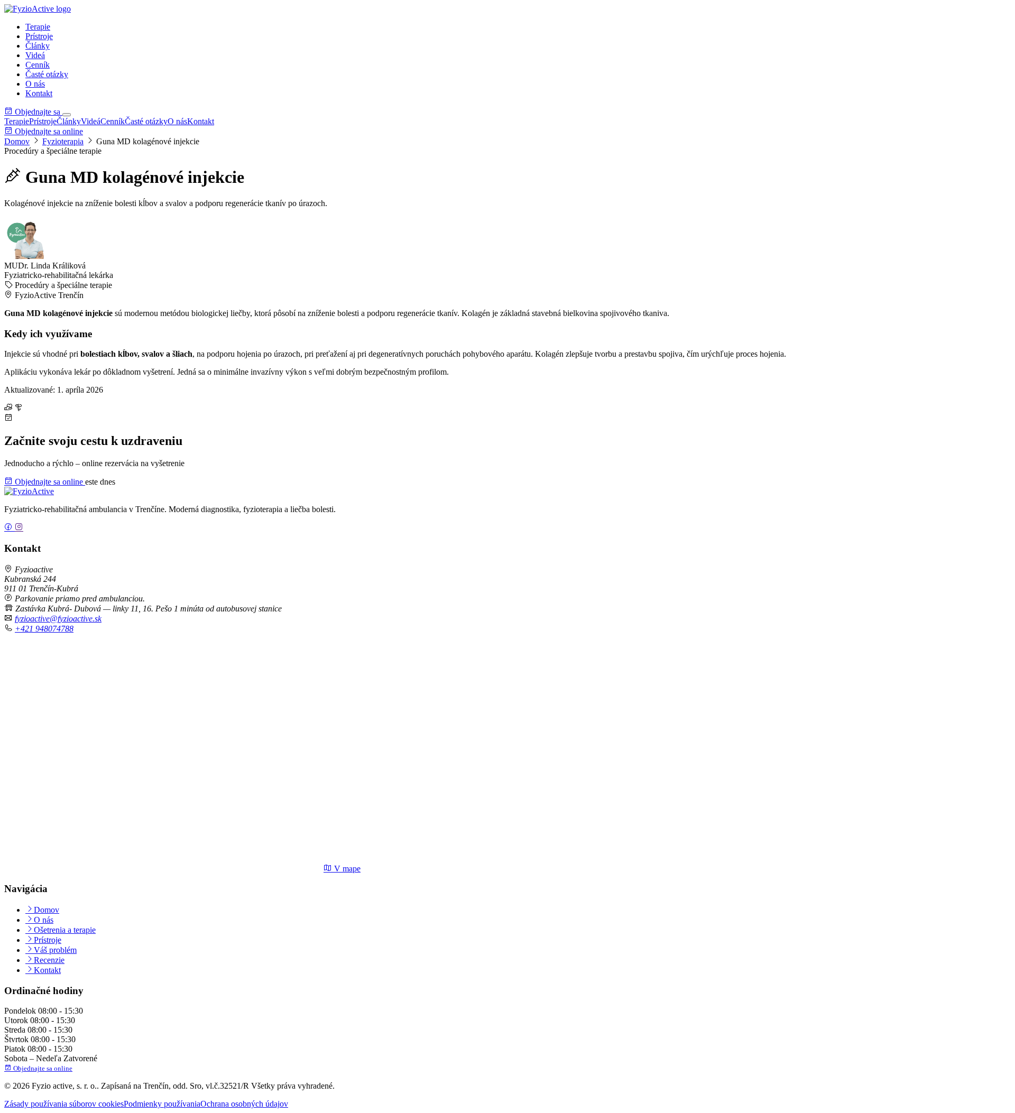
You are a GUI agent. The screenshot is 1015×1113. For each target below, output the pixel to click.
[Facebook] (9, 527)
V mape (346, 868)
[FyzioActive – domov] (37, 8)
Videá (35, 55)
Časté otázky (46, 74)
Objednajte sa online (48, 131)
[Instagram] (19, 527)
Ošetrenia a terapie (65, 929)
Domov (17, 141)
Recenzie (49, 960)
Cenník (37, 64)
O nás (35, 83)
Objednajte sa (37, 111)
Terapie (37, 26)
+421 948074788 (44, 628)
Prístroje (39, 36)
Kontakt (38, 93)
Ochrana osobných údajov (244, 1103)
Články (37, 45)
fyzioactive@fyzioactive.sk (58, 618)
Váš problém (55, 949)
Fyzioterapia (63, 141)
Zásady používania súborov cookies (64, 1103)
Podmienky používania (162, 1103)
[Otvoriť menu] (66, 114)
